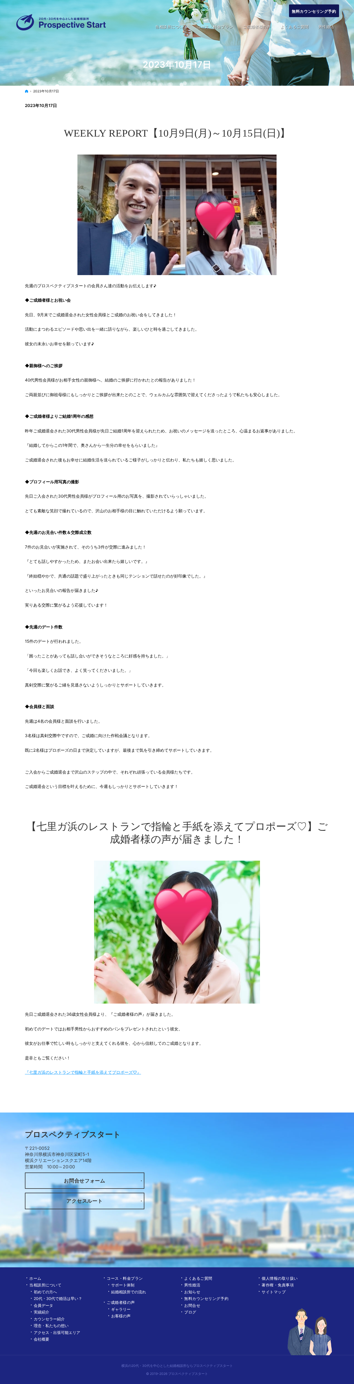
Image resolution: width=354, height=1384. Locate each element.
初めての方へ (45, 1291)
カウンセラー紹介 (49, 1319)
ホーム (35, 1278)
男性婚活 (192, 1285)
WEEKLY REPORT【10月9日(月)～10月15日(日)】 (177, 133)
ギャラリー (121, 1309)
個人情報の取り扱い (280, 1278)
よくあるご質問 (198, 1278)
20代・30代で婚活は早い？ (58, 1298)
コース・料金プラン (125, 1278)
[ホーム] (26, 91)
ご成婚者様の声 (121, 1302)
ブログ (190, 1312)
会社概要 (41, 1339)
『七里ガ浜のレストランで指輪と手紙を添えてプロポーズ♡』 (83, 1072)
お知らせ (192, 1291)
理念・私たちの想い (51, 1325)
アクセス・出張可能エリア (57, 1332)
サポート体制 (122, 1285)
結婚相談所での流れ (128, 1291)
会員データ (43, 1305)
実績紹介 (41, 1312)
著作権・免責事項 (278, 1285)
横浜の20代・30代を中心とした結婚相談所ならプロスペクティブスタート (177, 1366)
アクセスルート (84, 1201)
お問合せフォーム (84, 1181)
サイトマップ (274, 1291)
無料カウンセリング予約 (206, 1298)
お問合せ (192, 1305)
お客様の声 (121, 1316)
